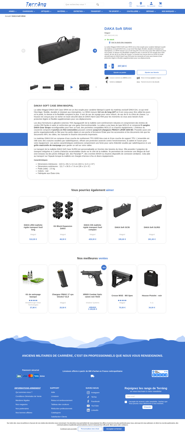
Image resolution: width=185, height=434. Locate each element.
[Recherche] (98, 4)
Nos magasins (22, 404)
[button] (71, 87)
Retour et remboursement (61, 400)
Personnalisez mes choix (90, 429)
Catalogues (56, 413)
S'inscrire (147, 407)
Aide (53, 392)
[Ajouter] (112, 66)
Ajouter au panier (120, 72)
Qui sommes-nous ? (24, 392)
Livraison (55, 396)
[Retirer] (105, 66)
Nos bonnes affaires (24, 413)
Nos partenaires (22, 409)
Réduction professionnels (61, 409)
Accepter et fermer (114, 429)
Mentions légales (23, 400)
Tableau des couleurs (60, 404)
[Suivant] (96, 87)
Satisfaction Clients (59, 417)
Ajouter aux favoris (152, 72)
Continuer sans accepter (68, 429)
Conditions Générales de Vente (29, 396)
